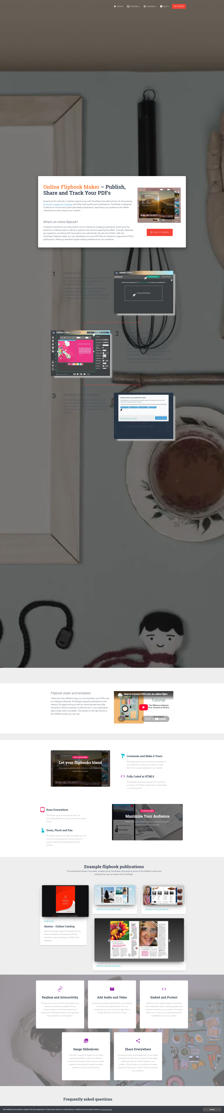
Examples (149, 6)
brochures (47, 204)
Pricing (118, 6)
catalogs (68, 204)
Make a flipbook (159, 232)
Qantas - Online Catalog (59, 926)
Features (132, 6)
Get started (179, 6)
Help (163, 6)
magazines (58, 204)
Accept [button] (212, 1109)
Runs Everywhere (147, 811)
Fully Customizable (80, 757)
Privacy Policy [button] (106, 1109)
